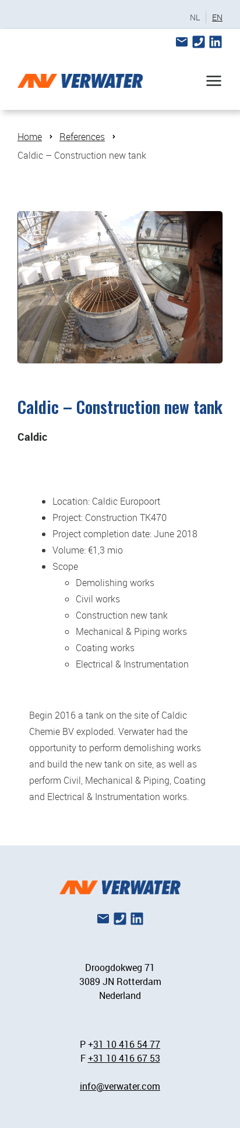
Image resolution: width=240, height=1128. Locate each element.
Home (29, 136)
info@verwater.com (120, 1086)
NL (195, 17)
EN (217, 17)
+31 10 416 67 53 (124, 1058)
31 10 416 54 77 (126, 1044)
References (82, 136)
